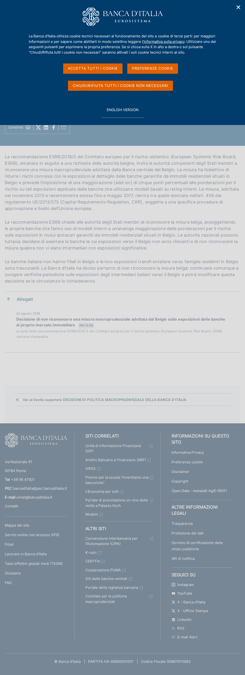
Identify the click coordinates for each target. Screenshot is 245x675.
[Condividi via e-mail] (63, 127)
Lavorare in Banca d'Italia (26, 554)
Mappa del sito (17, 525)
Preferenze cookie (187, 462)
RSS (180, 628)
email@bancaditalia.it (34, 497)
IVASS (90, 468)
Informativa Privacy (188, 452)
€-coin (91, 552)
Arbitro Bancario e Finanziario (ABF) (115, 460)
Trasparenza (182, 523)
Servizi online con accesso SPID (32, 535)
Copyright (180, 481)
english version (122, 112)
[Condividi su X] (38, 127)
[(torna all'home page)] (36, 441)
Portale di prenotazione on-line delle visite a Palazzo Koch (116, 503)
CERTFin (92, 561)
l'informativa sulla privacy (163, 41)
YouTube (184, 593)
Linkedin (184, 619)
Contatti (11, 506)
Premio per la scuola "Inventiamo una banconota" (116, 480)
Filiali (9, 544)
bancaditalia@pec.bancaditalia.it (40, 488)
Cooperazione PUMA (103, 570)
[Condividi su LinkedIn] (46, 127)
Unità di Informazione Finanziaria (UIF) (113, 448)
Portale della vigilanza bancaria (111, 587)
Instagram (185, 584)
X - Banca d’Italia (191, 602)
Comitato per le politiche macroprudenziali (106, 599)
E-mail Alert (187, 637)
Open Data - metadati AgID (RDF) (199, 490)
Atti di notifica (183, 558)
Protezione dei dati (188, 533)
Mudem (91, 514)
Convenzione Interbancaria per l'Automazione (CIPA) (111, 541)
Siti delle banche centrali (106, 578)
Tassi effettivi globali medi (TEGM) (34, 563)
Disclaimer (180, 471)
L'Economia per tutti (102, 491)
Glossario (13, 573)
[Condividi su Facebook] (53, 127)
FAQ (8, 582)
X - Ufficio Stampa (192, 610)
